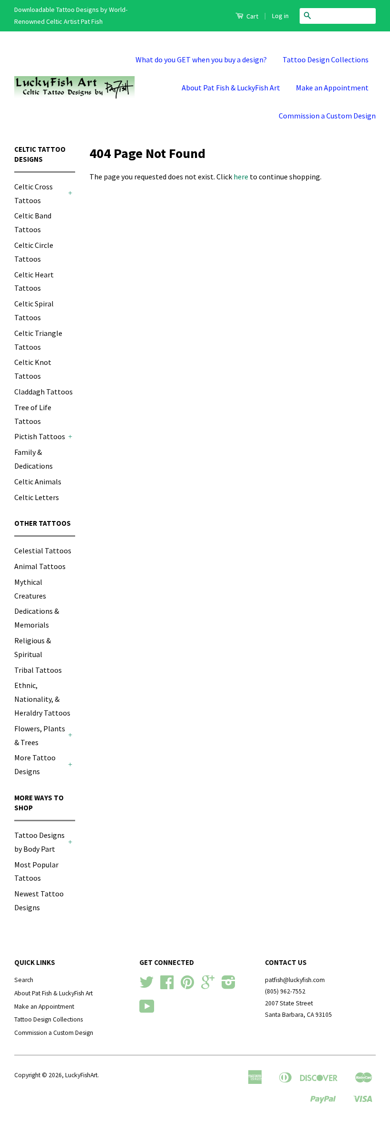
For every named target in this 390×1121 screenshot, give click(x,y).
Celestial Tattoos (42, 550)
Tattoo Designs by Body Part (39, 842)
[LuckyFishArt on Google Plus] (208, 986)
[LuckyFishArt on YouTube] (147, 1010)
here (241, 176)
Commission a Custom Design (327, 115)
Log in (280, 15)
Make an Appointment (332, 87)
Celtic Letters (36, 497)
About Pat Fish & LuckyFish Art (231, 87)
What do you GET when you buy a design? (201, 59)
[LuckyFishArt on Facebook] (167, 986)
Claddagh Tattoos (43, 391)
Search (23, 980)
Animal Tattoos (40, 566)
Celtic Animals (37, 481)
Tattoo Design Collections (326, 59)
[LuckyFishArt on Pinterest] (187, 986)
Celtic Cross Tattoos (33, 193)
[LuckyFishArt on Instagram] (228, 986)
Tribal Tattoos (38, 670)
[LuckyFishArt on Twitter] (146, 986)
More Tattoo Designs (35, 764)
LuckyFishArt (81, 1075)
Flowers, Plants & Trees (39, 735)
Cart (251, 16)
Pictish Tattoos (39, 436)
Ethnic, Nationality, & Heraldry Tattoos (42, 699)
